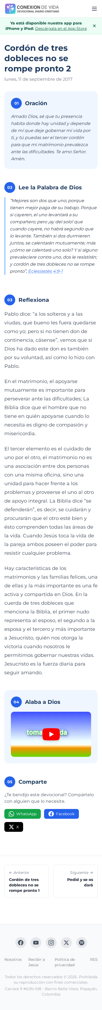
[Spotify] (81, 942)
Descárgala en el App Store (61, 28)
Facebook (65, 813)
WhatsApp (26, 813)
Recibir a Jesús (36, 962)
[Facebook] (20, 942)
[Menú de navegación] (94, 8)
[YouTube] (35, 942)
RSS (94, 959)
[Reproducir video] (51, 734)
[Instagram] (51, 942)
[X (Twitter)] (66, 942)
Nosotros (13, 959)
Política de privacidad (65, 962)
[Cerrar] (94, 26)
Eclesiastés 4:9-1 (45, 271)
